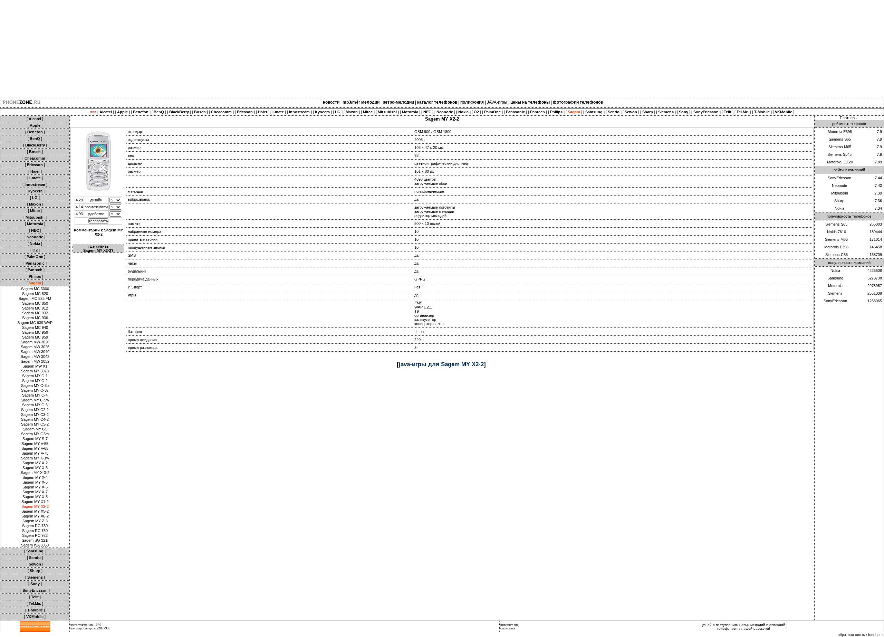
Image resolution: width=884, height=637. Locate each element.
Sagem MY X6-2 (35, 516)
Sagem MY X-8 (35, 497)
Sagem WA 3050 (35, 545)
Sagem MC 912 (35, 308)
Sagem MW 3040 (35, 352)
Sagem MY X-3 (35, 468)
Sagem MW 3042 (35, 356)
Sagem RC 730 (35, 526)
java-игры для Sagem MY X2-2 (441, 364)
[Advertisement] (207, 48)
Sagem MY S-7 (35, 439)
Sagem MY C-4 (35, 395)
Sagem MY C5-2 (35, 424)
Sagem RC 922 (35, 535)
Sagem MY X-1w (35, 458)
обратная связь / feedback (861, 635)
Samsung (835, 278)
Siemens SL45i (839, 154)
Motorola (835, 286)
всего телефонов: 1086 (85, 625)
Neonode (839, 185)
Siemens (835, 293)
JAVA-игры (497, 102)
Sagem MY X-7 (35, 492)
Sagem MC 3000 (35, 289)
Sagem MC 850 (35, 303)
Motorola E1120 (840, 162)
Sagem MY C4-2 (35, 419)
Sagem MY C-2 (35, 381)
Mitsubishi (839, 193)
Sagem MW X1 (34, 366)
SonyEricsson (839, 178)
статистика (507, 628)
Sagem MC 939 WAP (34, 323)
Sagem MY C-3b (35, 385)
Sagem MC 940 (35, 327)
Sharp (839, 201)
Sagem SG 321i (35, 540)
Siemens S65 (840, 139)
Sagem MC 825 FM (35, 298)
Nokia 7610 (836, 232)
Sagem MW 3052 (35, 361)
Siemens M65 (839, 147)
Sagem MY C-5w (35, 400)
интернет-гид (509, 625)
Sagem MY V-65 (34, 448)
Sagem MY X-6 (35, 487)
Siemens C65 (836, 255)
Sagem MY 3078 (35, 371)
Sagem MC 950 (35, 332)
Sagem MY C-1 (35, 376)
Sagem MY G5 (35, 429)
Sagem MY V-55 (34, 443)
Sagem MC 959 (35, 337)
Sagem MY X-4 (35, 477)
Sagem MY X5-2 (35, 511)
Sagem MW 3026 (35, 347)
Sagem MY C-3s (35, 390)
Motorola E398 (840, 132)
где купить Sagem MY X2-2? (98, 248)
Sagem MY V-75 (34, 453)
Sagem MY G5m (35, 434)
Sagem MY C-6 (35, 405)
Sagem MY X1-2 (35, 502)
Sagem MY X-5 (35, 482)
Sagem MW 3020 (35, 342)
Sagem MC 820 (35, 294)
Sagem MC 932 (35, 313)
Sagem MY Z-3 (35, 521)
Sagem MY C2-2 (35, 410)
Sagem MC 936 (35, 318)
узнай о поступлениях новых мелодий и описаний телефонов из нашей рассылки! (743, 626)
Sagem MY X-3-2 (35, 472)
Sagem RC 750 (35, 531)
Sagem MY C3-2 (35, 414)
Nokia (839, 208)
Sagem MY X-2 (35, 463)
